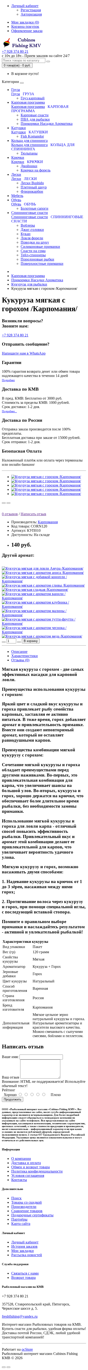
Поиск (16, 1198)
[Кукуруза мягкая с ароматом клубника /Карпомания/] (44, 607)
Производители (23, 1207)
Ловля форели (32, 238)
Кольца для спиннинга (29, 141)
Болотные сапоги (34, 208)
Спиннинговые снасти (29, 213)
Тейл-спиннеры (33, 255)
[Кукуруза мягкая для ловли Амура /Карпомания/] (42, 568)
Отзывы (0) (20, 660)
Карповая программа (28, 102)
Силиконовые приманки (40, 247)
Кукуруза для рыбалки (29, 284)
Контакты (19, 1180)
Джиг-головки (32, 230)
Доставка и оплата (26, 1163)
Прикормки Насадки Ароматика (47, 124)
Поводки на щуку (35, 242)
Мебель (17, 196)
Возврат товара (23, 1278)
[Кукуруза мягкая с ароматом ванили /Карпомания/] (44, 598)
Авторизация (31, 14)
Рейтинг (8, 1090)
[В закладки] (4, 503)
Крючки (17, 157)
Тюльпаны (29, 153)
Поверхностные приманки (42, 264)
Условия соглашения (27, 1176)
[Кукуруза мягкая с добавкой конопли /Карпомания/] (44, 581)
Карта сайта (20, 1224)
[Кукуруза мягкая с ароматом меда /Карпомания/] (42, 636)
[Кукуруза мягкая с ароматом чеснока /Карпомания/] (44, 632)
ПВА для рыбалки (35, 119)
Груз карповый (33, 98)
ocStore (27, 1349)
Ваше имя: (10, 1057)
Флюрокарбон (32, 191)
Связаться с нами (25, 1273)
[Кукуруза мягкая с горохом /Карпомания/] (46, 477)
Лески (16, 174)
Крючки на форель (35, 170)
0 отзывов (10, 514)
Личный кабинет (24, 1242)
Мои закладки (22, 1251)
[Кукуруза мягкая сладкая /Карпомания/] (35, 590)
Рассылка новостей (26, 1255)
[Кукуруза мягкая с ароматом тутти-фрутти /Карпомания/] (44, 624)
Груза (15, 90)
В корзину (31, 641)
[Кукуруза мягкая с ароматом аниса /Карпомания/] (43, 573)
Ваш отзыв (10, 1077)
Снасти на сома (33, 251)
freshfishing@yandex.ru (20, 1316)
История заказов (24, 1246)
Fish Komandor (32, 136)
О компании (21, 1159)
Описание (19, 652)
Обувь (16, 200)
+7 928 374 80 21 (15, 335)
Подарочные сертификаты (32, 1215)
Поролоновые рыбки (37, 259)
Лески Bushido (32, 183)
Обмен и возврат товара (30, 1167)
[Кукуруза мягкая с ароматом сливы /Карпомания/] (43, 585)
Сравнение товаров (26, 1211)
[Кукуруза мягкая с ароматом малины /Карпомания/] (44, 615)
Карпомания (48, 522)
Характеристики (24, 656)
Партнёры (19, 1219)
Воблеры (28, 225)
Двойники (29, 166)
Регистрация (31, 10)
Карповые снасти (35, 115)
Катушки (18, 128)
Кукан (26, 234)
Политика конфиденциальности (37, 1171)
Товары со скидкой (26, 1202)
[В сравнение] (8, 503)
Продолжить (12, 1099)
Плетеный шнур (34, 187)
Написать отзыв (33, 514)
